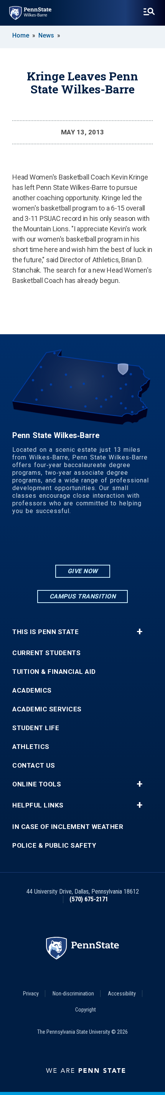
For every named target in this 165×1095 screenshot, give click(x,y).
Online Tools (36, 784)
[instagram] (62, 542)
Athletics (31, 746)
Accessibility (122, 993)
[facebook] (82, 542)
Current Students (46, 653)
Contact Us (33, 765)
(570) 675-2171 (88, 899)
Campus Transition (83, 596)
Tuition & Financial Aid (54, 671)
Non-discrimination (73, 993)
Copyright (85, 1010)
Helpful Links (38, 805)
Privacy (31, 993)
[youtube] (102, 542)
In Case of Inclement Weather (67, 826)
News (46, 35)
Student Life (35, 728)
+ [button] (139, 632)
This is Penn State (45, 632)
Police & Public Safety (54, 845)
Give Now (83, 571)
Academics (32, 690)
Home (20, 35)
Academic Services (47, 709)
